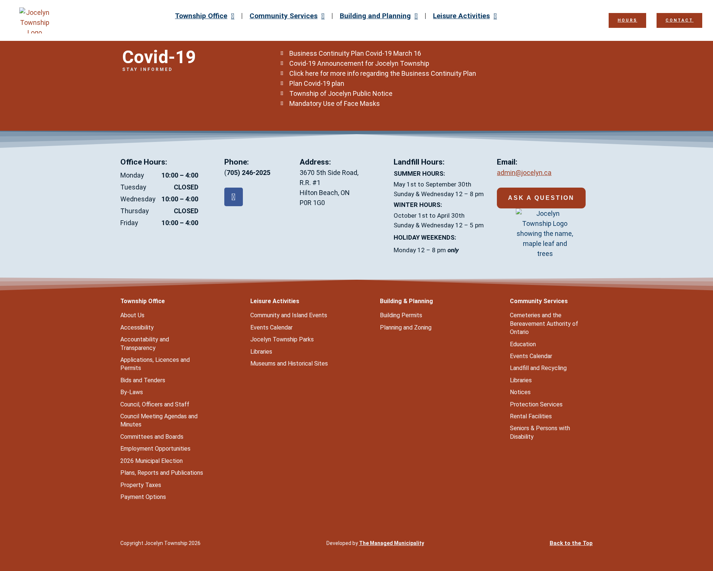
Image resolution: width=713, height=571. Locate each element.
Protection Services (536, 404)
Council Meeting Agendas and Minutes (159, 420)
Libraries (261, 351)
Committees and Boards (151, 436)
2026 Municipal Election (151, 460)
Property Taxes (140, 485)
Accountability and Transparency (144, 343)
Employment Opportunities (155, 448)
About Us (132, 315)
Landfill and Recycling (538, 368)
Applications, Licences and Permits (155, 364)
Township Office (201, 16)
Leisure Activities (461, 16)
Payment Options (143, 496)
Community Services (284, 16)
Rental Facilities (531, 416)
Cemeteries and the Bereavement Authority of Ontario (544, 323)
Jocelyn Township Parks (282, 339)
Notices (520, 392)
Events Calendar (271, 327)
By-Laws (131, 392)
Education (523, 344)
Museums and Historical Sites (289, 363)
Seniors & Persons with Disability (540, 432)
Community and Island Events (288, 315)
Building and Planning (375, 16)
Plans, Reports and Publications (161, 472)
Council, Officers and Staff (154, 404)
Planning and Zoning (406, 327)
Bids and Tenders (142, 380)
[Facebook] (233, 197)
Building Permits (401, 315)
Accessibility (137, 327)
